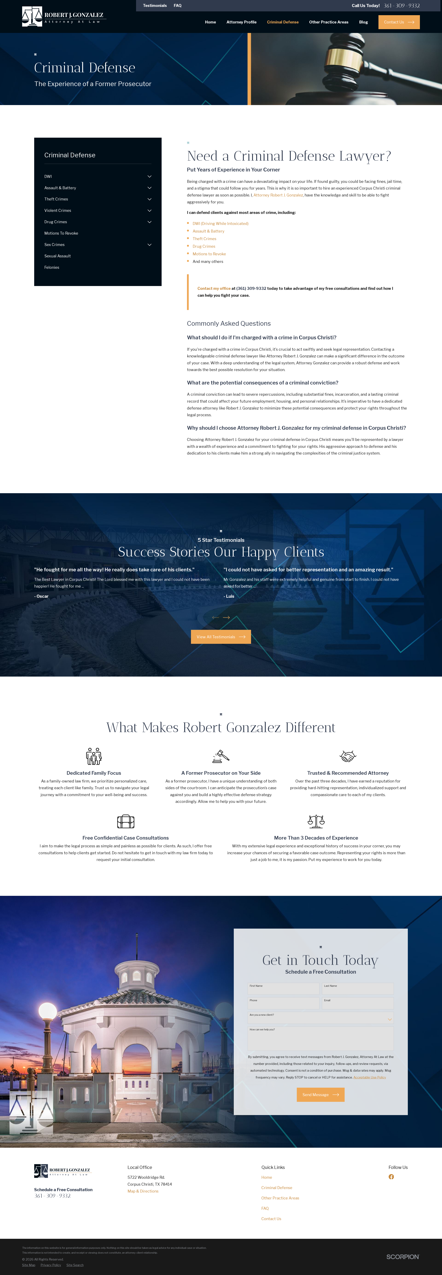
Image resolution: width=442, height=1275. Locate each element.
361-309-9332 (401, 5)
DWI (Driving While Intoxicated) (220, 223)
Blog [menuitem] (363, 22)
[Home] (64, 16)
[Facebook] (391, 1176)
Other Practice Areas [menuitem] (328, 22)
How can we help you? (262, 1029)
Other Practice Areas (280, 1198)
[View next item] (226, 617)
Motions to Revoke (209, 254)
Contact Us (271, 1219)
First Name (256, 985)
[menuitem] (94, 176)
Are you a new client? (262, 1014)
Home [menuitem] (210, 22)
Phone (253, 1000)
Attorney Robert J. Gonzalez (278, 195)
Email (327, 1000)
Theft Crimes (204, 239)
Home (266, 1177)
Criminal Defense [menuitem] (283, 22)
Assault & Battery (208, 231)
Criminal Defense (276, 1187)
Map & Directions (143, 1191)
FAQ (177, 5)
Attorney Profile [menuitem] (242, 22)
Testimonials (155, 5)
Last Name (330, 985)
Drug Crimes (204, 246)
